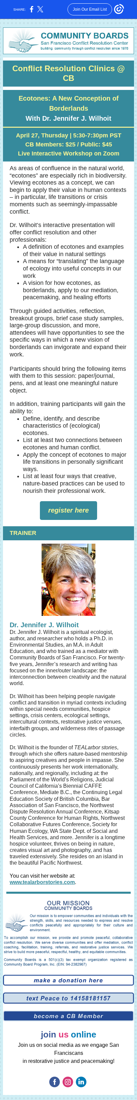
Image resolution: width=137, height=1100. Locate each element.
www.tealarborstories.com (42, 882)
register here (68, 510)
